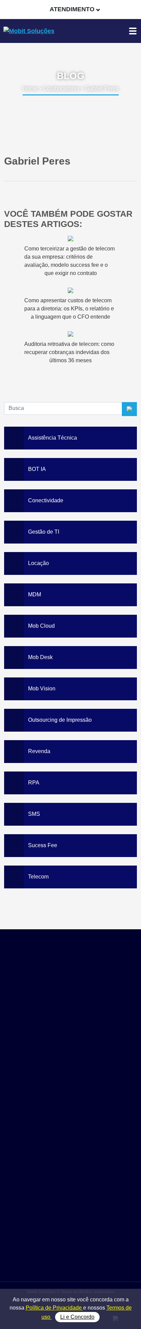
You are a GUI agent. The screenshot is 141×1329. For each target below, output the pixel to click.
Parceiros (70, 1245)
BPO (70, 1212)
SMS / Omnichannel (70, 1188)
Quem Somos (70, 1237)
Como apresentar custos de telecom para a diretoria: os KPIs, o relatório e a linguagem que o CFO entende (69, 308)
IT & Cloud (70, 1204)
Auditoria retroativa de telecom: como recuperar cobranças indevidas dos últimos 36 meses (69, 352)
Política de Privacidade (54, 1308)
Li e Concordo (77, 1317)
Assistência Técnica (70, 1196)
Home (30, 88)
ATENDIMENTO (72, 9)
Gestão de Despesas (70, 1173)
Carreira (71, 1261)
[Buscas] (132, 9)
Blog (71, 1253)
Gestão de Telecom (70, 1181)
